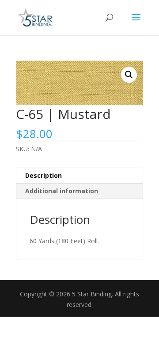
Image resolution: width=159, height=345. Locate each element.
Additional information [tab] (61, 191)
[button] (129, 75)
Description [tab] (43, 175)
